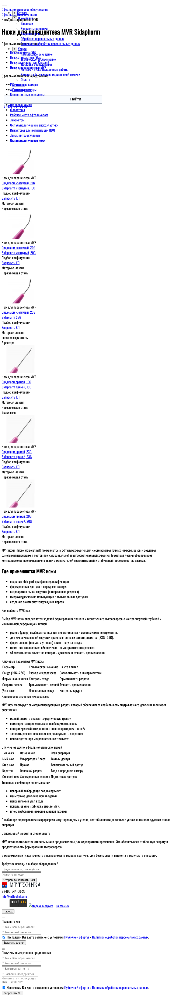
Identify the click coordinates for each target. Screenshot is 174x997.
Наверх (8, 911)
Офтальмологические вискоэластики (34, 125)
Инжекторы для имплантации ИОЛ (32, 130)
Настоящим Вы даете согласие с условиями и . (78, 937)
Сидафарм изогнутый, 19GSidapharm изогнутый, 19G (18, 185)
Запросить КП (11, 198)
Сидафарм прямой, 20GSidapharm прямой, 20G (17, 519)
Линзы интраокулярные (25, 135)
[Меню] (5, 5)
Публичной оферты (76, 937)
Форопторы (17, 109)
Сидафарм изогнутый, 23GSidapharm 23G (18, 315)
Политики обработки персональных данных (120, 937)
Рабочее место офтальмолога (29, 114)
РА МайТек (62, 905)
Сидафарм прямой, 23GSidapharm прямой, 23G (17, 454)
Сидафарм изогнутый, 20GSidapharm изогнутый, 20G (19, 250)
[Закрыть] (3, 917)
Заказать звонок (13, 942)
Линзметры (17, 119)
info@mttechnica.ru (14, 896)
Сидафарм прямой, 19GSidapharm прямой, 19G (16, 384)
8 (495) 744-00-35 (16, 106)
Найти (75, 99)
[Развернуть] (14, 18)
